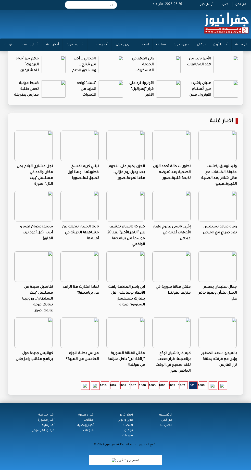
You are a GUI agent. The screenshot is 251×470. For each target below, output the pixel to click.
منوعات (9, 44)
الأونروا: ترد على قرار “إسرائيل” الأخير (141, 89)
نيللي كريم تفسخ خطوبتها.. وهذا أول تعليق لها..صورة (83, 172)
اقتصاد (144, 44)
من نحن (240, 4)
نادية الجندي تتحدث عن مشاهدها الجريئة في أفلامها (80, 233)
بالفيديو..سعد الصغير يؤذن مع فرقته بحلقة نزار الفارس (219, 359)
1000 (202, 385)
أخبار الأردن (220, 44)
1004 (162, 385)
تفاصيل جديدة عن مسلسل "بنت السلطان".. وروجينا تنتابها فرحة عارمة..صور (37, 299)
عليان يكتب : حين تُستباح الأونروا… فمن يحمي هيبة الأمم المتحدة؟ (199, 95)
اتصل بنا (224, 4)
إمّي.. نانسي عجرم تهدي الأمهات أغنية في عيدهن (172, 233)
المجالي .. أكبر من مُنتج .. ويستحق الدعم (84, 65)
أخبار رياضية (30, 44)
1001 (192, 385)
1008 (123, 385)
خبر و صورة (181, 44)
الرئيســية (165, 415)
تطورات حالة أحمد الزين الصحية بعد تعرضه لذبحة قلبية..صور (172, 172)
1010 (104, 385)
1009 (113, 385)
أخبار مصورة (75, 44)
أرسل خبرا (206, 4)
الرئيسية (241, 44)
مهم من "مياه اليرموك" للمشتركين (27, 65)
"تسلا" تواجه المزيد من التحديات (86, 89)
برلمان (201, 44)
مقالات (161, 44)
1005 (153, 385)
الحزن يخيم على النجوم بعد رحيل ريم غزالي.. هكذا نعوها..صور (127, 172)
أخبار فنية (52, 44)
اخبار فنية (221, 121)
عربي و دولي (123, 44)
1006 (143, 385)
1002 (182, 385)
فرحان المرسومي (42, 430)
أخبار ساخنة (100, 44)
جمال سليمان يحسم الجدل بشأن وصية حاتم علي (218, 293)
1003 (172, 385)
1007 (133, 385)
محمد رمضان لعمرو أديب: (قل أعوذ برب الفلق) (36, 233)
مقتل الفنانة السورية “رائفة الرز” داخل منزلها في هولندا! (126, 359)
